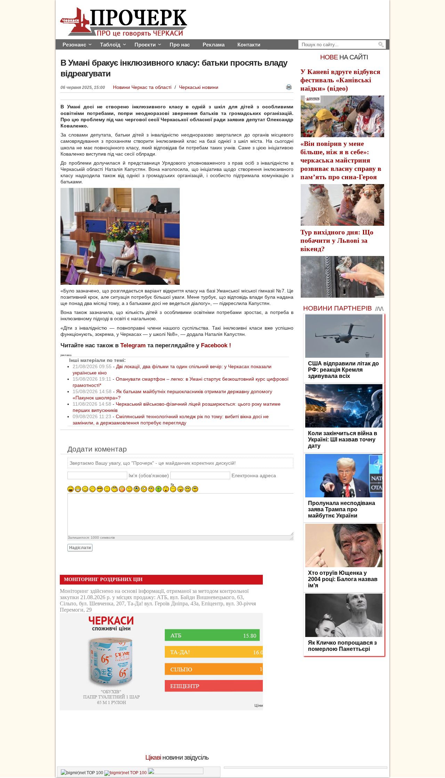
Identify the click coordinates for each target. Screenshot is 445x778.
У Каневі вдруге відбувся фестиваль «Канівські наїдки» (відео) (340, 80)
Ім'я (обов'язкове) (149, 475)
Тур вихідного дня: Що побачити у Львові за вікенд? (336, 240)
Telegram (133, 345)
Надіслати (80, 547)
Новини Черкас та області (143, 87)
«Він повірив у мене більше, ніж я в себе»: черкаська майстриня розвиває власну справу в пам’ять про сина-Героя (340, 160)
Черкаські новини (198, 87)
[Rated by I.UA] (175, 772)
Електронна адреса (254, 475)
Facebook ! (216, 345)
